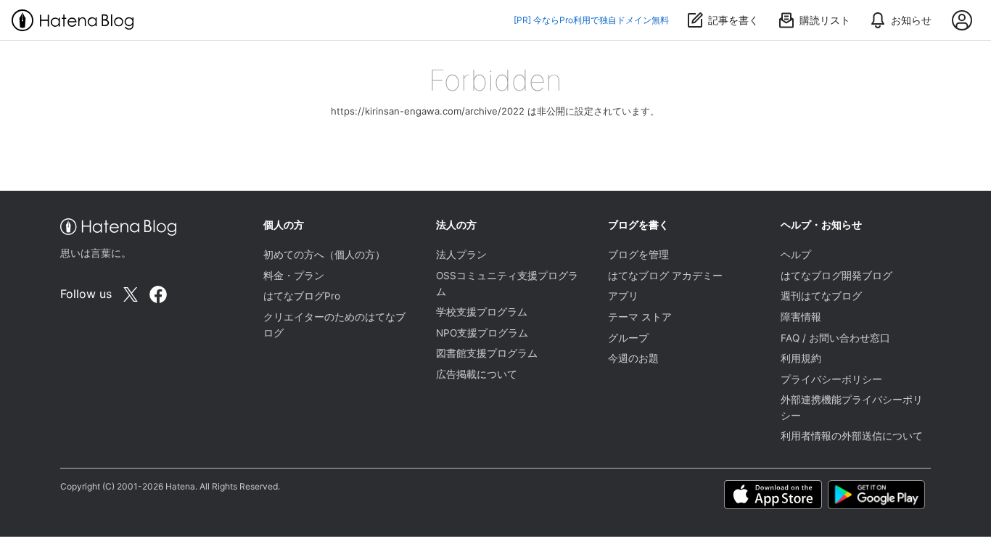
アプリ (623, 296)
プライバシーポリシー (831, 379)
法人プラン (461, 254)
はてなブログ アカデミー (665, 275)
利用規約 (801, 358)
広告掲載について (476, 374)
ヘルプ (796, 254)
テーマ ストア (640, 317)
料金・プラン (293, 275)
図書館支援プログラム (487, 353)
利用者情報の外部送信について (852, 436)
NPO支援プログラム (482, 333)
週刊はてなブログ (821, 296)
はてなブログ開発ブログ (836, 275)
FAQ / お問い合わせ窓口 (835, 338)
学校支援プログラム (481, 312)
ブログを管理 (638, 254)
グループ (628, 338)
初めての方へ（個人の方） (324, 254)
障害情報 (801, 317)
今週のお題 (633, 358)
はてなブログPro (301, 296)
